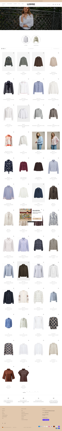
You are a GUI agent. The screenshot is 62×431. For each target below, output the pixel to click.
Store (3, 412)
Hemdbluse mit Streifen (8, 204)
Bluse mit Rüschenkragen (53, 99)
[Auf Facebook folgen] (2, 423)
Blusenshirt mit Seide (8, 152)
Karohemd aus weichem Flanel (53, 125)
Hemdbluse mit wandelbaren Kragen (23, 126)
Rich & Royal (8, 98)
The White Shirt (53, 177)
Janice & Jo (38, 281)
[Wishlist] (53, 4)
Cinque (8, 72)
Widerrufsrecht (23, 415)
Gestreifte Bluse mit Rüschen (38, 99)
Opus (38, 124)
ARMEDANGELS (53, 72)
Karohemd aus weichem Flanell (38, 125)
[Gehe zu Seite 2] (37, 392)
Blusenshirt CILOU (38, 178)
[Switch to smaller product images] (3, 48)
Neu (19, 3)
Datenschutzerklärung (24, 413)
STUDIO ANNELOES (38, 177)
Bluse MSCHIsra (24, 178)
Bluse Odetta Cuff (8, 178)
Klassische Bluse (23, 204)
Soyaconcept (38, 255)
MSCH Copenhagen (24, 177)
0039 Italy (38, 151)
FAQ (2, 418)
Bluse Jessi (53, 230)
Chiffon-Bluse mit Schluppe (8, 99)
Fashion (3, 3)
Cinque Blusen (8, 73)
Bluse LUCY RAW (38, 152)
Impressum (23, 412)
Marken (15, 3)
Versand (22, 416)
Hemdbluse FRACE (23, 152)
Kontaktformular (44, 417)
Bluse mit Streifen (53, 73)
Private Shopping (4, 415)
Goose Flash (24, 98)
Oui (53, 307)
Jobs (23, 3)
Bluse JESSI (53, 204)
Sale (3, 5)
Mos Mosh (23, 307)
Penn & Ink (23, 281)
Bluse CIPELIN (38, 73)
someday (23, 124)
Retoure (22, 418)
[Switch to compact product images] (4, 48)
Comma (23, 203)
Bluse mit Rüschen (8, 125)
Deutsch (48, 4)
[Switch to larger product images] (1, 48)
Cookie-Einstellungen (24, 419)
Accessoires (9, 3)
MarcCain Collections (8, 151)
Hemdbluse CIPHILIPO (38, 204)
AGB (22, 410)
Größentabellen (4, 416)
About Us (3, 410)
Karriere (3, 413)
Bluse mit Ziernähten (23, 99)
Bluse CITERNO (23, 73)
